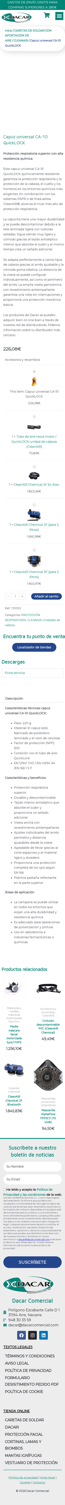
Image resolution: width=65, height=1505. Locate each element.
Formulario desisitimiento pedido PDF (32, 1381)
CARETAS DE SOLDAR (24, 1420)
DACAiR (12, 1427)
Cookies (25, 1482)
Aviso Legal (17, 1363)
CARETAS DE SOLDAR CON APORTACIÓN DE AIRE (28, 35)
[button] (59, 16)
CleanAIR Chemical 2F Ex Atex (36, 484)
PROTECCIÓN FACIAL (24, 1434)
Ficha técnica (15, 673)
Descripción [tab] (14, 698)
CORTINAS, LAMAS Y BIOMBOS (23, 1444)
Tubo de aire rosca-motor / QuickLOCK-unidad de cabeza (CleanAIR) (34, 441)
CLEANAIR (21, 40)
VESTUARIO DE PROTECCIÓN (31, 1462)
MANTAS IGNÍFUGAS (23, 1455)
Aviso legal (47, 1477)
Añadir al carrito (46, 596)
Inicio (8, 30)
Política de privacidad (28, 1370)
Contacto (39, 1482)
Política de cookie (24, 1391)
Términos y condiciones (30, 1356)
